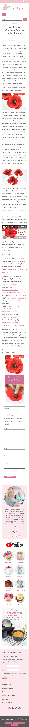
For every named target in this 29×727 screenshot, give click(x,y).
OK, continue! (8, 722)
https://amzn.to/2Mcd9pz (10, 323)
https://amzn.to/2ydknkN (18, 298)
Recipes (8, 590)
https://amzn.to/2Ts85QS (9, 284)
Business (20, 604)
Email (5, 455)
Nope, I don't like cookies (18, 722)
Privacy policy (15, 724)
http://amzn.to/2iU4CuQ (19, 295)
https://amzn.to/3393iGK (9, 312)
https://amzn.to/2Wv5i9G (10, 290)
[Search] (25, 19)
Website (6, 463)
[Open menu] (4, 14)
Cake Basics (20, 562)
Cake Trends (9, 576)
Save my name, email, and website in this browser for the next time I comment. (14, 471)
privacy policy (12, 40)
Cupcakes (8, 562)
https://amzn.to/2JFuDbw (10, 317)
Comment (6, 428)
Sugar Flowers (14, 23)
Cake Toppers (20, 590)
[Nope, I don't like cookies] (27, 721)
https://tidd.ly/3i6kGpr (13, 306)
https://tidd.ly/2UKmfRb (16, 325)
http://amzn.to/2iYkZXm (16, 301)
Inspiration (20, 576)
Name (5, 448)
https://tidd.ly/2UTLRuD (19, 292)
